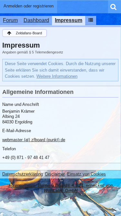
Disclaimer (55, 174)
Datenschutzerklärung (22, 174)
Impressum (68, 20)
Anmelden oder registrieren (29, 6)
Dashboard (36, 20)
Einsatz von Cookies (86, 174)
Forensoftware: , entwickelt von (61, 188)
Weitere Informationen (56, 76)
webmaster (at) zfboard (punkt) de (33, 139)
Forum (10, 20)
